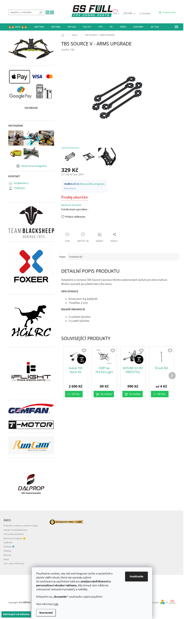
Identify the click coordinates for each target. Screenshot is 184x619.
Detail (76, 394)
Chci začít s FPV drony (14, 563)
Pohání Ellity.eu (70, 188)
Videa (6, 559)
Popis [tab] (62, 257)
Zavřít (68, 227)
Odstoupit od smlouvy (16, 614)
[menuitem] (18, 27)
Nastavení (46, 613)
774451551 (19, 188)
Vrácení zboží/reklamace (15, 530)
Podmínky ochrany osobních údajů (21, 525)
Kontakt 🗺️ (9, 546)
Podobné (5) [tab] (75, 257)
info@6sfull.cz (21, 183)
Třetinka (7, 551)
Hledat (41, 12)
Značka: (68, 50)
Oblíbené (8, 542)
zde (56, 604)
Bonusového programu (92, 184)
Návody (7, 555)
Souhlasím (136, 576)
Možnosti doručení (71, 205)
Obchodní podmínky (14, 534)
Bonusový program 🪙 (15, 538)
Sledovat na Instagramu (34, 166)
